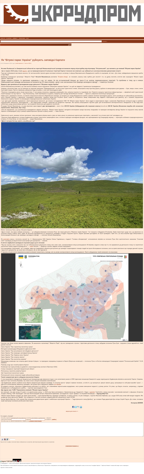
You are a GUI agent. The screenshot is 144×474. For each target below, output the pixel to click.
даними (92, 392)
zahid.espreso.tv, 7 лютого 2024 (23, 63)
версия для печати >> (72, 411)
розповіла (6, 239)
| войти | (54, 419)
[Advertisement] (23, 49)
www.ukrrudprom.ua (33, 465)
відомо (25, 71)
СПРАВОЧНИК (22, 38)
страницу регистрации (35, 421)
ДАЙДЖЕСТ (15, 38)
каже (31, 246)
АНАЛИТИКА (9, 38)
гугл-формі (57, 384)
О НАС (27, 38)
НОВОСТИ (3, 38)
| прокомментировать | (72, 446)
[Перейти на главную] (72, 36)
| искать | (104, 41)
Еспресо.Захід (62, 77)
